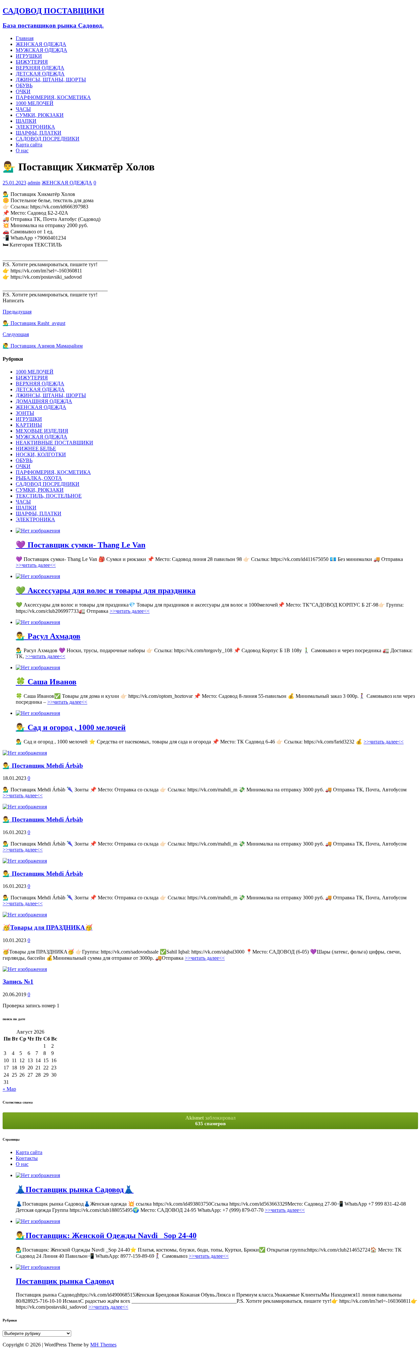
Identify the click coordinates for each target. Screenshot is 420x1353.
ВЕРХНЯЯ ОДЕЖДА (40, 68)
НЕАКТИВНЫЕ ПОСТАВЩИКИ (54, 442)
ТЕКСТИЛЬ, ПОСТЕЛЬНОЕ (49, 496)
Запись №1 (18, 981)
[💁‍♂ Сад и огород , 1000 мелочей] (38, 713)
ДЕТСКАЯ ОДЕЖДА (40, 73)
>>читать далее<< (36, 565)
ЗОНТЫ (25, 413)
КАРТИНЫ (29, 425)
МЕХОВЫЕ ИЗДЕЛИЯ (42, 431)
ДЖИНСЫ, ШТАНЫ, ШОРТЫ (51, 79)
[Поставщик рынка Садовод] (38, 1267)
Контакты (27, 1158)
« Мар (9, 1089)
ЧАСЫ (23, 109)
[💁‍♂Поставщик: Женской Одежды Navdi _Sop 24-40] (38, 1221)
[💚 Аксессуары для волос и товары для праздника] (38, 576)
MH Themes (103, 1344)
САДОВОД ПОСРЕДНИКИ (47, 138)
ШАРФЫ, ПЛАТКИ (38, 133)
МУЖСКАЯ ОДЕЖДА (41, 50)
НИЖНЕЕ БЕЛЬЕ (36, 448)
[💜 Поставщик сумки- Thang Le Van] (38, 530)
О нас (22, 150)
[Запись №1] (25, 969)
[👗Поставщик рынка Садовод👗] (38, 1175)
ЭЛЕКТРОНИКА (35, 127)
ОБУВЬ (24, 85)
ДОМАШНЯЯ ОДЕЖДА (44, 401)
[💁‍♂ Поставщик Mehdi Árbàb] (25, 753)
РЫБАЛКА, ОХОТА (39, 478)
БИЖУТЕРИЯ (32, 62)
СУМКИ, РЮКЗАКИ (40, 115)
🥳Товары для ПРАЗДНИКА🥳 (48, 927)
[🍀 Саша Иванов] (38, 667)
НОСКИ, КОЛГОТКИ (41, 454)
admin (34, 182)
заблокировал (210, 1120)
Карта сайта (29, 144)
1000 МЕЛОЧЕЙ (34, 103)
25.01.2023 (14, 182)
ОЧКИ (23, 91)
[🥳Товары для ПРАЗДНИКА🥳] (25, 914)
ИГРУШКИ (29, 56)
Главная (24, 38)
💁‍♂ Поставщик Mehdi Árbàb (43, 765)
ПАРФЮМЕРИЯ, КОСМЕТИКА (53, 97)
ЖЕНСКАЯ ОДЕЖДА (41, 44)
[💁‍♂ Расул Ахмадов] (38, 622)
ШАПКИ (26, 121)
